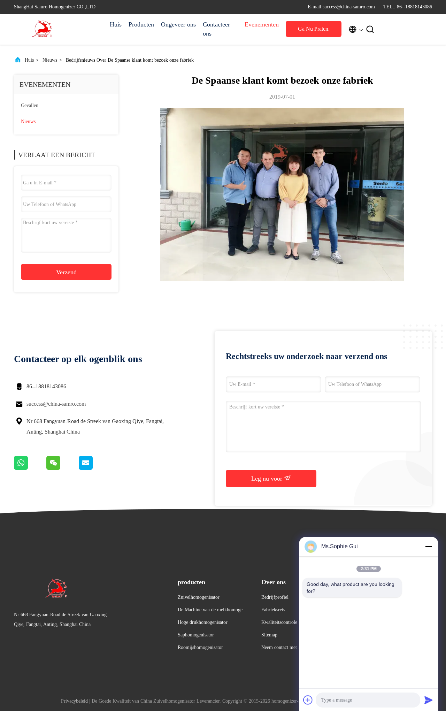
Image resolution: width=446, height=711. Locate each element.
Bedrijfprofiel (275, 597)
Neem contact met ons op (282, 648)
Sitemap (269, 634)
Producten (141, 24)
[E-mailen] (94, 468)
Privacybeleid (74, 701)
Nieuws (50, 60)
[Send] (428, 700)
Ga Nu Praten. (314, 29)
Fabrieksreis (273, 609)
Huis (116, 24)
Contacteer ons (216, 29)
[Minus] (428, 546)
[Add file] (308, 700)
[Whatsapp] (30, 468)
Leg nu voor (267, 478)
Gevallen (29, 105)
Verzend (66, 272)
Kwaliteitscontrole (279, 622)
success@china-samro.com (56, 404)
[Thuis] (42, 29)
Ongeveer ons (178, 24)
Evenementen (262, 24)
